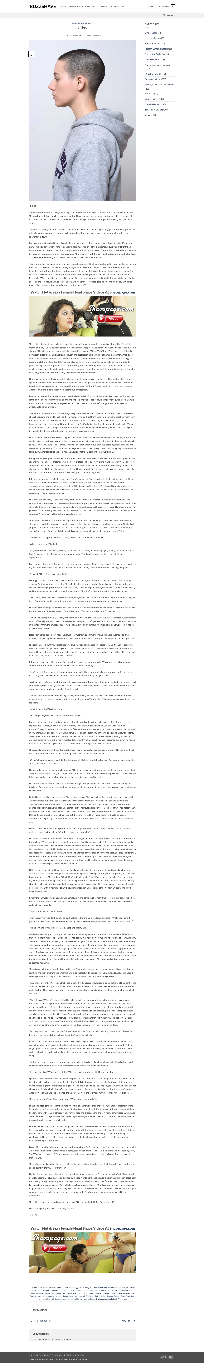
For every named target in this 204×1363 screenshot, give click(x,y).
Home (64, 6)
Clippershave (56, 1290)
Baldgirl (88, 1287)
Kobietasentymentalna (125, 1293)
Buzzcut (122, 1287)
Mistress (90, 1296)
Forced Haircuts (152, 43)
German (121, 1290)
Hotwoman (85, 1293)
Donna (85, 1290)
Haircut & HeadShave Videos (83, 6)
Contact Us (78, 1355)
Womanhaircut (111, 1299)
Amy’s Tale (127, 1320)
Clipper (39, 1290)
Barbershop (102, 1287)
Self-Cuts (149, 93)
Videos (148, 115)
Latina (65, 1296)
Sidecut (58, 1299)
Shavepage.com (122, 292)
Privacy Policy (43, 1355)
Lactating (58, 1296)
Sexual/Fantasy (152, 98)
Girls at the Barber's (154, 54)
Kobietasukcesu (35, 1296)
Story (85, 1299)
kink (92, 1293)
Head (64, 1293)
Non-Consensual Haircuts (83, 23)
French (114, 1290)
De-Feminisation (153, 38)
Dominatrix (70, 1290)
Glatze (131, 1290)
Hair (52, 1293)
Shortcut (50, 1299)
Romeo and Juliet (42, 1320)
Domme (78, 1290)
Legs (71, 1296)
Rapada (110, 1296)
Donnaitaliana (94, 1290)
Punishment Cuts (153, 73)
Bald (82, 1287)
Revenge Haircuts (153, 79)
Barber (94, 1287)
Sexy (128, 1296)
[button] (151, 6)
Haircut (58, 1293)
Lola (75, 1296)
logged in (49, 1339)
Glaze (40, 1293)
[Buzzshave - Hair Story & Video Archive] (43, 6)
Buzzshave (96, 35)
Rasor (123, 1296)
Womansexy (123, 1299)
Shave (133, 1296)
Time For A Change (154, 109)
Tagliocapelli (92, 1299)
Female (104, 1290)
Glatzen (34, 1293)
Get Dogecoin (117, 6)
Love (80, 1296)
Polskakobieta (100, 1296)
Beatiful (111, 1287)
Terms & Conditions (62, 1355)
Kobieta (98, 1293)
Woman (101, 1299)
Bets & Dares (151, 32)
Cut (63, 1290)
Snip (73, 1299)
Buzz (116, 1287)
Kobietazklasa (48, 1296)
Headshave (71, 1293)
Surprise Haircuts (153, 104)
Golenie (47, 1293)
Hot (78, 1293)
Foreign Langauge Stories (157, 48)
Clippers (46, 1290)
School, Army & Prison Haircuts (160, 84)
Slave (63, 1299)
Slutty (69, 1299)
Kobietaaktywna (108, 1293)
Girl (126, 1290)
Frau (109, 1290)
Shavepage (42, 1299)
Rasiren (117, 1296)
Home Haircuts (152, 59)
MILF (85, 1296)
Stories (103, 6)
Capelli (33, 1290)
